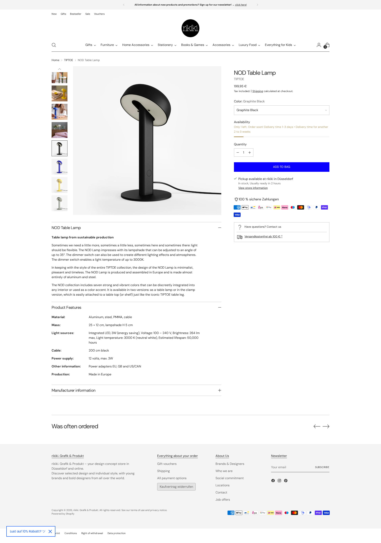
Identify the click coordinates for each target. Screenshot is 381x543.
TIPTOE (68, 60)
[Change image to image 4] (59, 112)
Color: (249, 101)
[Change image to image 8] (59, 185)
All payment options (172, 478)
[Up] (59, 69)
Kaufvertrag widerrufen (176, 487)
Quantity (240, 144)
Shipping (257, 91)
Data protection (117, 533)
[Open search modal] (54, 45)
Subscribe (322, 467)
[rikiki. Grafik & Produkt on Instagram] (279, 481)
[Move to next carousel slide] (326, 426)
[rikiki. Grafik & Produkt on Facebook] (273, 481)
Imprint (56, 533)
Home (55, 60)
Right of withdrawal (92, 533)
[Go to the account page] (319, 45)
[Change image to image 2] (59, 75)
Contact (221, 492)
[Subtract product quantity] (237, 152)
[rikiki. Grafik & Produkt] (190, 28)
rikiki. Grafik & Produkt (85, 510)
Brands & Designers (230, 464)
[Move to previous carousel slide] (317, 426)
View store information (253, 188)
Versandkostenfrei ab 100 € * (263, 236)
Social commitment (230, 478)
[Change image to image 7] (59, 167)
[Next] (257, 5)
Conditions (70, 533)
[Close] (50, 531)
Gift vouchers (167, 464)
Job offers (223, 499)
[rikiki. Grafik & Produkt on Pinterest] (286, 481)
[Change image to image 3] (59, 93)
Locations (223, 485)
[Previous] (123, 5)
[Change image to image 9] (59, 203)
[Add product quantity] (249, 152)
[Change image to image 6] (59, 148)
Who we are (224, 471)
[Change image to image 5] (59, 130)
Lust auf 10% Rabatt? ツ (27, 531)
